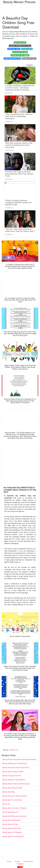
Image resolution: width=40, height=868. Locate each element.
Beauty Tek (6, 804)
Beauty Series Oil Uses (10, 824)
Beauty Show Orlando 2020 (12, 828)
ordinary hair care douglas (20, 55)
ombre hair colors (14, 49)
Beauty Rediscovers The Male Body (15, 763)
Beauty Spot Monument (10, 812)
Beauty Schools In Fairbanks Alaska (15, 796)
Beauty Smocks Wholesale (11, 820)
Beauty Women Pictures (19, 2)
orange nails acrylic (29, 58)
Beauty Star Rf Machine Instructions (15, 816)
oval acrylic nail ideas (20, 52)
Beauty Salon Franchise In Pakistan (15, 808)
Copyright (20, 864)
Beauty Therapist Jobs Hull (12, 775)
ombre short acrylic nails (12, 58)
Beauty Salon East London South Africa (16, 767)
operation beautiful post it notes (20, 46)
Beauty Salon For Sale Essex (12, 800)
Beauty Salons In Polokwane (12, 832)
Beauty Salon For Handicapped (13, 836)
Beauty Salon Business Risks (12, 788)
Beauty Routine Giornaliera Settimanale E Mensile (19, 759)
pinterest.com (13, 750)
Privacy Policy (28, 861)
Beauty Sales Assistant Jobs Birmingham (16, 784)
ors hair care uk (27, 49)
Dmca (9, 861)
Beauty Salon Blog (9, 792)
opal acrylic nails (20, 42)
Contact (17, 861)
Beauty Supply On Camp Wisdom (14, 780)
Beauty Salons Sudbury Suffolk (13, 771)
